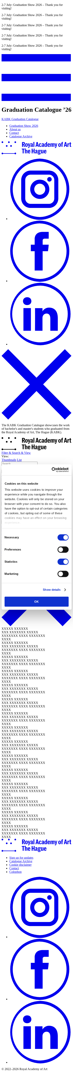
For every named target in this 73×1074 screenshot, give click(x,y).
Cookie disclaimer (20, 864)
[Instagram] (40, 218)
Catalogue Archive (20, 136)
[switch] (63, 549)
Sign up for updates (21, 857)
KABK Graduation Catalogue (20, 119)
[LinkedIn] (40, 344)
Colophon (15, 871)
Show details (52, 589)
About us (15, 129)
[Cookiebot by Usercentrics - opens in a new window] (52, 469)
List (19, 460)
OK (36, 601)
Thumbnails (9, 460)
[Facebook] (40, 281)
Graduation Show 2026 (23, 125)
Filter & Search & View (16, 452)
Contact (14, 132)
